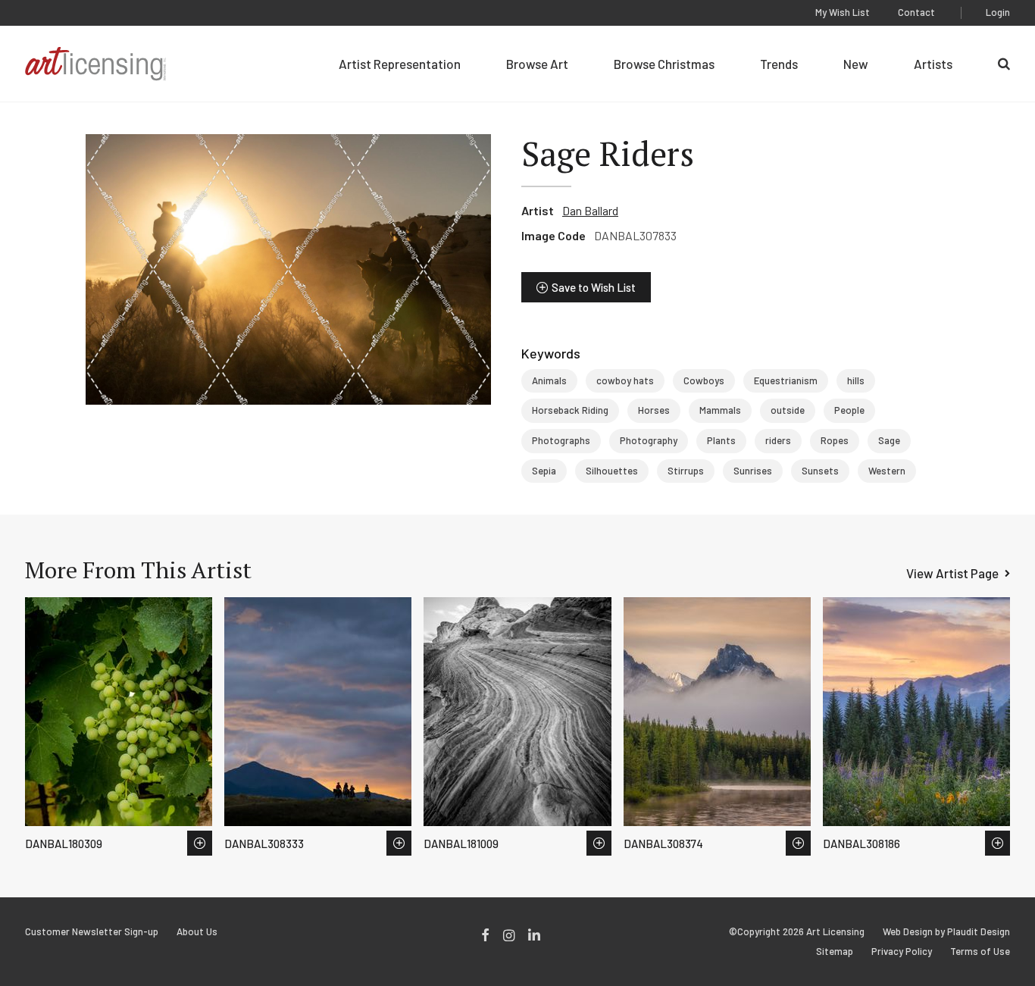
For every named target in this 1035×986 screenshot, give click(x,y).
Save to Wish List (594, 287)
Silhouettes (612, 471)
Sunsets (820, 471)
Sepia (544, 471)
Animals (549, 380)
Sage (889, 440)
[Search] (1004, 63)
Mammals (720, 410)
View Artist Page (952, 573)
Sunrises (752, 471)
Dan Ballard (590, 210)
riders (778, 440)
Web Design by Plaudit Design (946, 931)
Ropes (835, 440)
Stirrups (686, 471)
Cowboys (703, 380)
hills (856, 380)
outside (788, 410)
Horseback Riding (570, 410)
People (849, 410)
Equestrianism (786, 380)
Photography (648, 440)
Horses (654, 410)
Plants (721, 440)
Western (886, 471)
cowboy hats (625, 380)
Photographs (561, 440)
